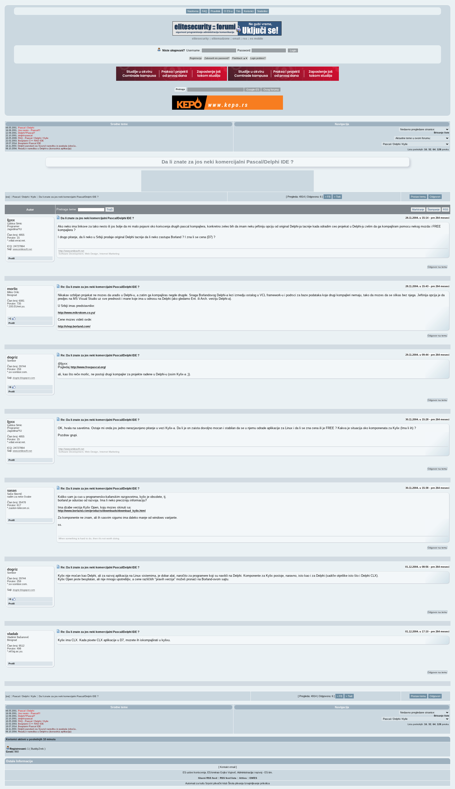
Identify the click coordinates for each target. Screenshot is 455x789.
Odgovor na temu (437, 267)
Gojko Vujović (228, 772)
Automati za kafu (195, 783)
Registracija (195, 58)
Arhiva (243, 778)
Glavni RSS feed (207, 778)
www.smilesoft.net (22, 249)
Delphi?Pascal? (26, 133)
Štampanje (434, 209)
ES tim (268, 772)
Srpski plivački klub (216, 783)
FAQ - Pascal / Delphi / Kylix (33, 138)
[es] (8, 196)
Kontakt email (227, 767)
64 (434, 149)
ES (255, 778)
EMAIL (236, 38)
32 (429, 149)
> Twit (337, 196)
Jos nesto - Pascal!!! (29, 130)
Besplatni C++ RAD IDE (31, 140)
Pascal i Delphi (26, 127)
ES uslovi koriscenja (194, 772)
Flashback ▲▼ (239, 58)
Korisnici (249, 11)
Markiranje (418, 209)
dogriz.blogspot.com (24, 377)
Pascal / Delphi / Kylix (24, 196)
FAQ (204, 11)
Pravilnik (215, 11)
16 (425, 149)
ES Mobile (256, 38)
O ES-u (228, 11)
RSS (245, 38)
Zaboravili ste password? (217, 58)
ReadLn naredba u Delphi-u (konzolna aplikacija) (44, 148)
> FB (327, 196)
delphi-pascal (25, 135)
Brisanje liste (441, 132)
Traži (110, 209)
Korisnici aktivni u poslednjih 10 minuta (30, 739)
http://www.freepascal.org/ (88, 367)
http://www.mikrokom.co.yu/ (76, 312)
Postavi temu (418, 196)
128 (439, 149)
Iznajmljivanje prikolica (257, 783)
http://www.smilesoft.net (71, 250)
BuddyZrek (37, 748)
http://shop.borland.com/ (74, 326)
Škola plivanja (236, 783)
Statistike (262, 11)
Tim (238, 11)
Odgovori (435, 196)
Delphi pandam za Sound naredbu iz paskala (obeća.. (47, 146)
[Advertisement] (227, 181)
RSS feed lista (228, 778)
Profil (12, 258)
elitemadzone (221, 38)
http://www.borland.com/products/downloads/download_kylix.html (102, 510)
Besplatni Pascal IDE (29, 143)
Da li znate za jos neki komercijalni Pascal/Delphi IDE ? (69, 196)
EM (251, 778)
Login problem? (257, 58)
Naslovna (192, 11)
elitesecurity (200, 38)
